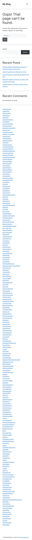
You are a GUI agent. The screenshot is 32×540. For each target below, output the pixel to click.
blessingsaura (7, 224)
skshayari (5, 351)
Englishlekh (6, 307)
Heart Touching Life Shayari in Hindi (14, 72)
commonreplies (7, 380)
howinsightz (6, 291)
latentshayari (6, 358)
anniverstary (6, 512)
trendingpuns (6, 412)
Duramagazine (7, 318)
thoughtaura (6, 472)
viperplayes (6, 454)
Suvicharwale (6, 303)
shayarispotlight (7, 289)
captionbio (5, 111)
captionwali (6, 497)
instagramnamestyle (9, 343)
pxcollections (6, 489)
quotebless (6, 464)
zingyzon (5, 397)
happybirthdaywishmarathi (11, 360)
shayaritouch (6, 268)
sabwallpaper (6, 168)
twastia (4, 520)
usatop (4, 468)
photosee (5, 320)
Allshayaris (6, 312)
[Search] (4, 40)
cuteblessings (7, 299)
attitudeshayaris (7, 362)
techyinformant (7, 230)
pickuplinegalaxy (7, 120)
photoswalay (6, 353)
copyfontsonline (7, 295)
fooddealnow (6, 483)
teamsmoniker (7, 435)
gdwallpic (5, 502)
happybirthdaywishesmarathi (12, 500)
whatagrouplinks (7, 147)
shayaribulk (6, 165)
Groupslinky (6, 345)
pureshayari (6, 136)
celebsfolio (6, 525)
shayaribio (5, 510)
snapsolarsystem (8, 439)
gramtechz (5, 337)
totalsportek (6, 186)
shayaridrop (6, 504)
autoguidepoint (7, 253)
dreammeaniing (7, 416)
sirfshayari (5, 495)
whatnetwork (6, 109)
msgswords (6, 193)
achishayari (6, 355)
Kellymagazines (7, 316)
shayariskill (6, 257)
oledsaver (5, 270)
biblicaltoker (6, 364)
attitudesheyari (7, 399)
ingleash (5, 383)
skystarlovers (6, 238)
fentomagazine (7, 159)
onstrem (5, 184)
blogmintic (5, 466)
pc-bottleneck (7, 420)
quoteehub (6, 115)
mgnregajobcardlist (8, 195)
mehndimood (6, 341)
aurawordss (6, 220)
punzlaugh (5, 251)
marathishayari (7, 293)
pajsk (4, 431)
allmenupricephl (7, 368)
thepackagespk (7, 218)
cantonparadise (7, 132)
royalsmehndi (6, 138)
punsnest (5, 117)
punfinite (5, 199)
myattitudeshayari (8, 264)
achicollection (6, 276)
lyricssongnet (6, 278)
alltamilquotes (7, 330)
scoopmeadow (7, 236)
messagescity (6, 389)
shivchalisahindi (7, 124)
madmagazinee (7, 282)
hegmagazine (6, 335)
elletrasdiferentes (8, 441)
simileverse (6, 401)
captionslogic (6, 518)
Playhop (5, 339)
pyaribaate (6, 262)
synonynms (6, 378)
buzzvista (5, 443)
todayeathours (7, 487)
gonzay (4, 418)
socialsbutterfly (7, 180)
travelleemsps (7, 479)
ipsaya (4, 445)
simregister (6, 516)
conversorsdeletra (8, 424)
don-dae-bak (6, 228)
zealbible (5, 449)
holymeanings (7, 387)
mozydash (5, 485)
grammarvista (6, 163)
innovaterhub (6, 433)
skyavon (5, 245)
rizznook (5, 287)
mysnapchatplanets (8, 422)
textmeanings (6, 391)
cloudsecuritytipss (8, 462)
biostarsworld (6, 126)
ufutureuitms (6, 403)
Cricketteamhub (7, 426)
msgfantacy (6, 458)
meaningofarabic (8, 366)
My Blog (6, 4)
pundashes (6, 174)
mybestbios (6, 272)
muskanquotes (7, 145)
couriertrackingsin (8, 506)
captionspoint (6, 347)
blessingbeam (7, 172)
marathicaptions (7, 385)
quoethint (5, 456)
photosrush (6, 130)
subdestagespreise (8, 151)
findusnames (6, 297)
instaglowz (6, 241)
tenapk (4, 349)
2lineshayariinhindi (8, 491)
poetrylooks (6, 324)
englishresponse (7, 372)
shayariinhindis (7, 508)
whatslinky (5, 182)
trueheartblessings (8, 216)
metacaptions (6, 249)
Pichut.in (5, 395)
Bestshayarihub (7, 305)
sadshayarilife (7, 514)
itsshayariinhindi (7, 149)
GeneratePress (24, 537)
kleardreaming (7, 406)
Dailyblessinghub (8, 301)
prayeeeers (6, 243)
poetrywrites (6, 113)
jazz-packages (7, 232)
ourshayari (5, 259)
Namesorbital (6, 522)
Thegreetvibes (7, 309)
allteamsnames (7, 429)
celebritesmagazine (8, 447)
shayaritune (6, 370)
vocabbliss (6, 122)
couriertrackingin (7, 474)
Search (4, 49)
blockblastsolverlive (8, 128)
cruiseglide (6, 188)
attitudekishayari (7, 493)
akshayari (5, 280)
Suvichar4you (6, 326)
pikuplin (4, 374)
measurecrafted (7, 178)
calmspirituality (7, 140)
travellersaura (6, 408)
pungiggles (6, 481)
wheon (4, 460)
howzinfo (5, 284)
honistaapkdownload (9, 226)
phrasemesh (6, 176)
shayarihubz (6, 247)
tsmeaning (5, 376)
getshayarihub (7, 170)
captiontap (5, 255)
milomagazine (7, 451)
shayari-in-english (8, 134)
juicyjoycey (6, 322)
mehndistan (6, 328)
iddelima (5, 197)
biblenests (5, 234)
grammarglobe (7, 161)
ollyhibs (4, 437)
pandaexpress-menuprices (11, 266)
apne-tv (5, 470)
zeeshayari (6, 274)
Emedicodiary (6, 314)
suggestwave (6, 213)
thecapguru (6, 191)
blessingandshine (8, 222)
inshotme (5, 142)
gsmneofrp (6, 211)
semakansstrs (7, 414)
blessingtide (6, 393)
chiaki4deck (6, 410)
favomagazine (7, 332)
